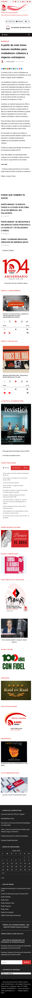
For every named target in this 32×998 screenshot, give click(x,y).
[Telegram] (27, 1)
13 (16, 863)
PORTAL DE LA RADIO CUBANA (9, 12)
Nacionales (5, 41)
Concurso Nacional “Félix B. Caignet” (13, 814)
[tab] (6, 468)
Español (5, 250)
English (11, 250)
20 (16, 866)
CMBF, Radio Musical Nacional (11, 915)
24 (3, 870)
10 (3, 863)
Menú (6, 35)
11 (7, 863)
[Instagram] (21, 1)
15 (25, 863)
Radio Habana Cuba (7, 903)
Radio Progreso (6, 906)
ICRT (2, 993)
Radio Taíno (5, 909)
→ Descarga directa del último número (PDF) (15, 451)
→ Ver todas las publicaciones (10, 455)
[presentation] (6, 468)
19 (12, 866)
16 (29, 863)
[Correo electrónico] (30, 1)
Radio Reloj (5, 900)
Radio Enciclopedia (7, 912)
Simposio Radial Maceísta (9, 840)
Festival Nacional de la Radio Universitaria (14, 836)
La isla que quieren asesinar (11, 482)
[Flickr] (23, 1)
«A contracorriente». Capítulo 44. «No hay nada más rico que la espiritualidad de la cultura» (14, 501)
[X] (18, 1)
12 (12, 863)
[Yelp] (25, 1)
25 (7, 870)
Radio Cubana (11, 61)
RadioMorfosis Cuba (7, 818)
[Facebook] (13, 1)
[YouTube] (15, 1)
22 (25, 866)
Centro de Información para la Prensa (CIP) (14, 894)
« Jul (2, 878)
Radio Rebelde (6, 897)
